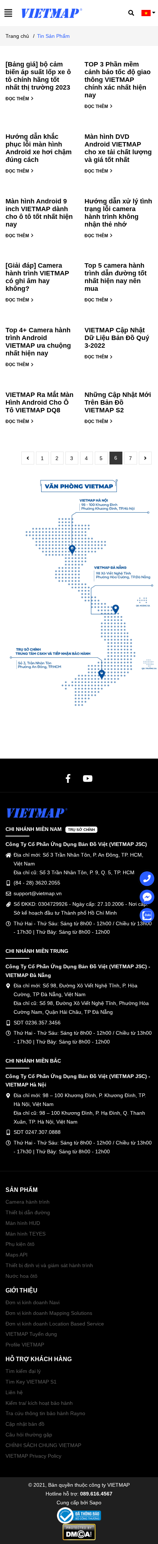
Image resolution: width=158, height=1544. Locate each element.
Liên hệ (14, 1392)
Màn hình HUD (23, 1223)
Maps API (17, 1255)
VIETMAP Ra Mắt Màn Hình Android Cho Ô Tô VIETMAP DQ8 (39, 402)
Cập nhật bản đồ (25, 1424)
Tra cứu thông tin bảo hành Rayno (45, 1413)
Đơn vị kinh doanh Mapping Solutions (49, 1313)
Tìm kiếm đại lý (23, 1371)
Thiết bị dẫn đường (28, 1212)
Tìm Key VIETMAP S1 (31, 1382)
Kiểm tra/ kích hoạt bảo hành (39, 1403)
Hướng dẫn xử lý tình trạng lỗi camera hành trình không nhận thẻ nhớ (118, 213)
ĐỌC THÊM (18, 98)
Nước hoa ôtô (21, 1276)
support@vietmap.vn (38, 893)
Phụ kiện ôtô (20, 1244)
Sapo (95, 1502)
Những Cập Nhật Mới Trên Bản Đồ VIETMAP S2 (118, 402)
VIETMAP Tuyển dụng (31, 1334)
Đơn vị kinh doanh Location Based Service (55, 1324)
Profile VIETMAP (25, 1345)
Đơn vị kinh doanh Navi (33, 1302)
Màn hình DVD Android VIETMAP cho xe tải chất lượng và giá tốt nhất (118, 148)
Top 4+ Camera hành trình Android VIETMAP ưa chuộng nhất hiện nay (38, 341)
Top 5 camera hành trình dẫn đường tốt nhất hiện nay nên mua (116, 277)
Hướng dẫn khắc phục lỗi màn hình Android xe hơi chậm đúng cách (39, 148)
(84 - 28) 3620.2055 (37, 883)
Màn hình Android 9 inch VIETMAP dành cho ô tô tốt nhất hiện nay (39, 213)
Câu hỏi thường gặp (29, 1435)
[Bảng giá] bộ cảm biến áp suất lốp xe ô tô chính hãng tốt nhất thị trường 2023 (38, 76)
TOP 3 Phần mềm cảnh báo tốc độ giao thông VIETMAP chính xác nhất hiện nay (118, 80)
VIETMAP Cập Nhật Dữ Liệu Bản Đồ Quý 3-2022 (117, 337)
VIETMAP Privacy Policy (33, 1456)
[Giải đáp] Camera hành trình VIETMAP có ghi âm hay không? (37, 277)
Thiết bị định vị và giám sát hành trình (49, 1265)
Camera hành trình (28, 1202)
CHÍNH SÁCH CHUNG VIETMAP (43, 1445)
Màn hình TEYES (26, 1234)
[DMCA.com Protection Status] (79, 1531)
